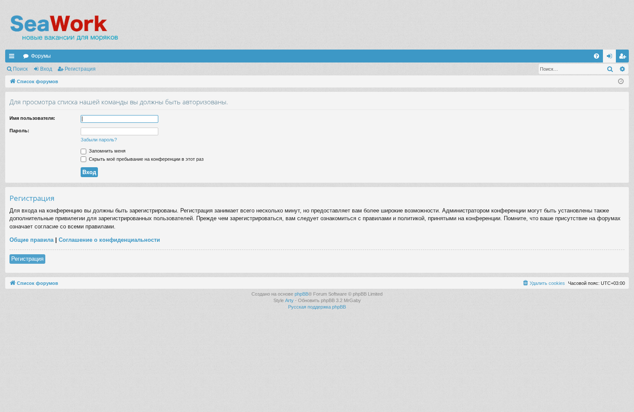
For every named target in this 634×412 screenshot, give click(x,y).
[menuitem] (596, 56)
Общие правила (31, 240)
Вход (46, 69)
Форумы (41, 56)
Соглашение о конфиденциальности (109, 240)
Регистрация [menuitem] (624, 57)
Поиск (20, 69)
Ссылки (13, 57)
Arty (289, 300)
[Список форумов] (63, 28)
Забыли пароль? (99, 139)
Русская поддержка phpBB (317, 306)
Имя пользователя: (32, 118)
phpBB (301, 294)
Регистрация (80, 69)
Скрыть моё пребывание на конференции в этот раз (146, 159)
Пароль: (19, 130)
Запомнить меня (107, 150)
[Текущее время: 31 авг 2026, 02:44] (621, 82)
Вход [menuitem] (611, 57)
